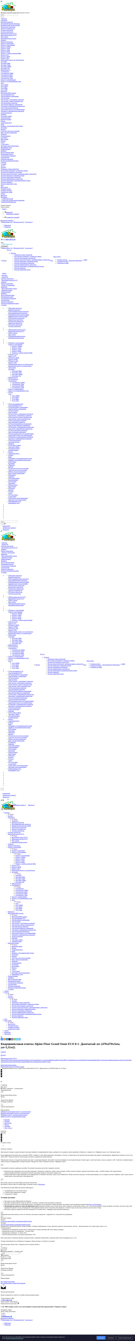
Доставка (7, 1126)
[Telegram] (20, 1039)
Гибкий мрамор (87, 1060)
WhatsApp (7, 227)
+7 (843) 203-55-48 (7, 198)
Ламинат (22, 1060)
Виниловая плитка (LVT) (20, 837)
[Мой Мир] (7, 1039)
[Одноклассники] (4, 1039)
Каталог (10, 816)
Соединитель (19, 888)
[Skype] (17, 1039)
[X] (9, 1039)
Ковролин (53, 1060)
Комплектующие (17, 946)
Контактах (41, 1184)
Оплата (6, 1124)
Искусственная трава (104, 1060)
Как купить (11, 1024)
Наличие (7, 1119)
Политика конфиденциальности (14, 1338)
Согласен (101, 1338)
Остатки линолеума (13, 1060)
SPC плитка (20, 1066)
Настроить (111, 1338)
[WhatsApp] (15, 1039)
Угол (16, 903)
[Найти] (2, 17)
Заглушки (18, 875)
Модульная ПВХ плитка (19, 916)
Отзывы (6, 1121)
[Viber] (12, 1039)
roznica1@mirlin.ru (7, 220)
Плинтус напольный (18, 850)
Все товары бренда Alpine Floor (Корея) (13, 1283)
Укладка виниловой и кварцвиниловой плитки (15, 1224)
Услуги (10, 996)
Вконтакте (7, 225)
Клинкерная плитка (117, 1060)
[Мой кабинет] (1, 791)
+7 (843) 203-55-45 (9, 239)
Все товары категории (8, 1281)
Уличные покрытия (21, 1062)
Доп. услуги (8, 1128)
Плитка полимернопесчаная (36, 1062)
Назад (12, 814)
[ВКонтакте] (2, 1039)
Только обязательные (124, 1338)
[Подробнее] (1, 1246)
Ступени (48, 1062)
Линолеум (15, 821)
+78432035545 (8, 202)
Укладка (14, 1001)
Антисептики (11, 1062)
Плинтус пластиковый (22, 855)
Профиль (95, 1060)
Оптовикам (4, 246)
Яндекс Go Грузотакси (94, 1204)
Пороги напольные (31, 1060)
